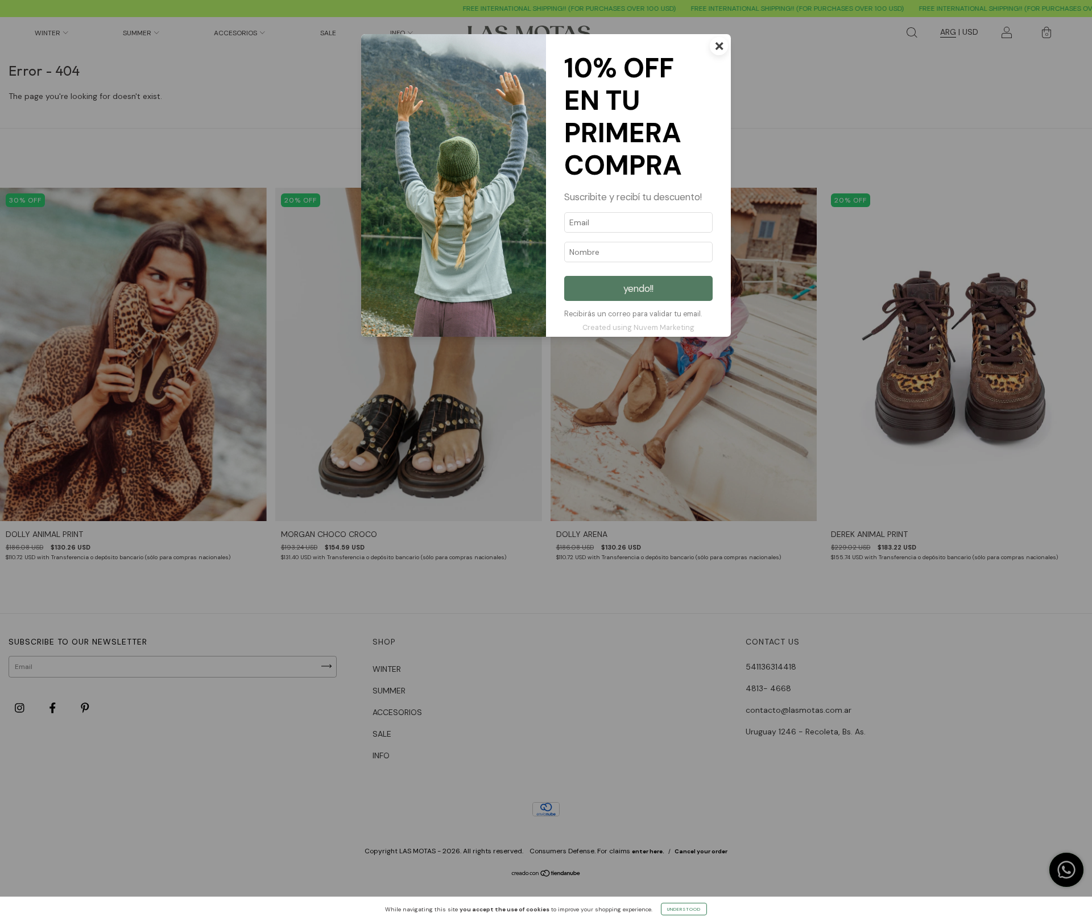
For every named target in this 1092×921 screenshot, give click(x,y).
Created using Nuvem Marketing (638, 327)
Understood (684, 909)
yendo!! (638, 288)
